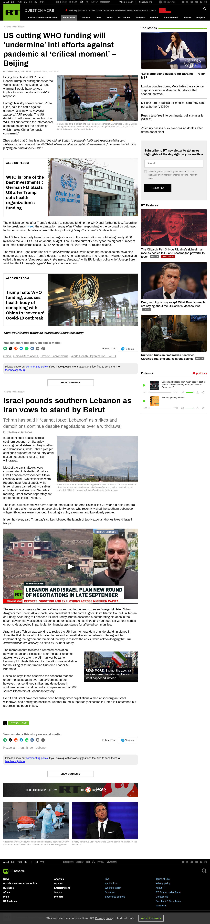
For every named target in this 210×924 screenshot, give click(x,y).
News (6, 879)
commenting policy (37, 366)
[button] (70, 566)
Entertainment (171, 18)
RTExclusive (19, 723)
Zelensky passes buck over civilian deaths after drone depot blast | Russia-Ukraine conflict (112, 10)
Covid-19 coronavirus (54, 356)
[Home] (11, 12)
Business (85, 18)
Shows (187, 18)
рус (20, 862)
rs (36, 862)
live (165, 11)
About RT (161, 888)
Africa (110, 18)
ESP (13, 2)
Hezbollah (9, 747)
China (7, 356)
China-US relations (25, 356)
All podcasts (199, 373)
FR (30, 2)
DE (25, 2)
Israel (29, 747)
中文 (42, 2)
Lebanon (41, 747)
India (98, 18)
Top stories (149, 28)
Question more (39, 10)
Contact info (162, 897)
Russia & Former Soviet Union (42, 18)
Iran (21, 747)
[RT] (61, 2)
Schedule (110, 892)
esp (13, 862)
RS (35, 2)
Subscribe (158, 188)
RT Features (124, 18)
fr (31, 862)
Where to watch (113, 888)
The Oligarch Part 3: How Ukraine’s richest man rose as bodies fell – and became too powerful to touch (173, 253)
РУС (20, 2)
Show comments (70, 382)
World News (69, 18)
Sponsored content (115, 897)
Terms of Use (163, 879)
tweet (30, 226)
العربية (6, 2)
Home (8, 27)
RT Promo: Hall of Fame (168, 892)
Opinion (154, 18)
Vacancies (161, 905)
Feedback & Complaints (168, 901)
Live (107, 879)
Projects (200, 18)
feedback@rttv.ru (15, 370)
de (25, 862)
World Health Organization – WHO (93, 356)
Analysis (140, 18)
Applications (111, 883)
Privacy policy (163, 883)
